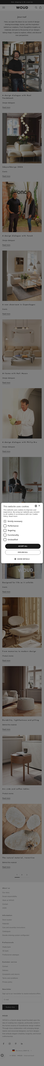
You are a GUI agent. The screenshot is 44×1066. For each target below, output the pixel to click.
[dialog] (22, 533)
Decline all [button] (23, 552)
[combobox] (36, 506)
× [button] (39, 506)
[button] (22, 559)
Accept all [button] (22, 546)
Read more (13, 516)
